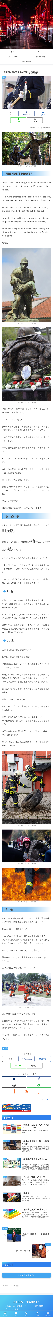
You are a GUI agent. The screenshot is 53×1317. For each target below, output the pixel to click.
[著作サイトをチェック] (14, 1078)
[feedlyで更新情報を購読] (39, 1085)
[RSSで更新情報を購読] (26, 1091)
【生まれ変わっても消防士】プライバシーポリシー (14, 1307)
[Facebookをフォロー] (39, 1078)
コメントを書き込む (26, 1275)
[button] (35, 120)
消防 (6, 1048)
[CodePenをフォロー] (14, 1085)
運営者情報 (39, 1306)
